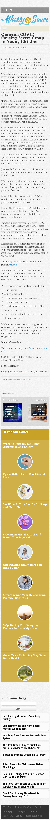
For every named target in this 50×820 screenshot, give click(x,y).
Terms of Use (34, 811)
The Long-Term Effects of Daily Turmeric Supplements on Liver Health (24, 785)
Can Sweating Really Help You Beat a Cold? (22, 566)
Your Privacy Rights (8, 811)
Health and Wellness (17, 379)
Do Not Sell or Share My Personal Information (30, 816)
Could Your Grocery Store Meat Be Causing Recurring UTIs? (21, 794)
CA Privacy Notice (22, 811)
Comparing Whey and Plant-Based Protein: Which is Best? (21, 727)
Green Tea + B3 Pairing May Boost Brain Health (24, 656)
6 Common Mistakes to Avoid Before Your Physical (22, 535)
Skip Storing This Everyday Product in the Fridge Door (20, 626)
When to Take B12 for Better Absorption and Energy (21, 445)
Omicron (43, 169)
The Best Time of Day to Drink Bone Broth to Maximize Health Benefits (22, 746)
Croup (4, 127)
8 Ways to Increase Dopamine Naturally (24, 754)
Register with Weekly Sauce (23, 807)
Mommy (28, 379)
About (10, 807)
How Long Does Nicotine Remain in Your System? (24, 736)
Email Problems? (8, 816)
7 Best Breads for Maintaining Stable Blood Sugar (23, 765)
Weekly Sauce (9, 47)
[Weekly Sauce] (25, 20)
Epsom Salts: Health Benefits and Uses (24, 475)
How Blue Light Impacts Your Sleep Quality (21, 717)
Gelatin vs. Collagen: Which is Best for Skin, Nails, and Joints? (23, 775)
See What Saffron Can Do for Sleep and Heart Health (25, 505)
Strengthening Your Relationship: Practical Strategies (24, 596)
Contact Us (38, 807)
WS (4, 807)
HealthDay (24, 371)
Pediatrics (12, 264)
